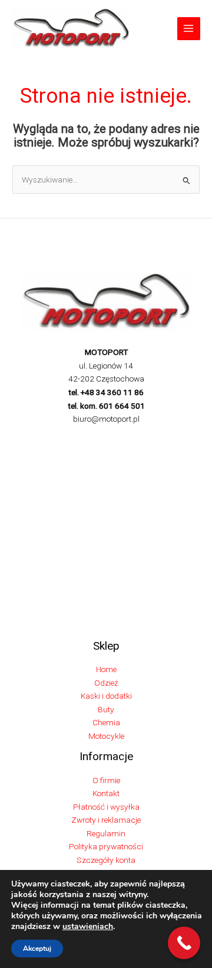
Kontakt (106, 793)
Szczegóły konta (106, 860)
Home (106, 669)
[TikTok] (115, 439)
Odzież (106, 682)
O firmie (106, 780)
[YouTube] (150, 439)
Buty (106, 709)
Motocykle (106, 736)
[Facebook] (62, 439)
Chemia (106, 722)
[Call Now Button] (184, 943)
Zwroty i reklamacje (106, 819)
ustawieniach (87, 926)
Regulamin (106, 833)
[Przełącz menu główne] (188, 28)
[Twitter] (79, 439)
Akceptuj (37, 948)
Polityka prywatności (106, 846)
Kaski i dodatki (106, 695)
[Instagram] (97, 439)
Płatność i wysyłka (106, 806)
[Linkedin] (132, 439)
